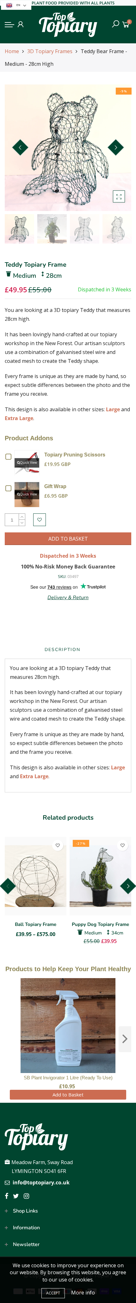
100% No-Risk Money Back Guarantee (68, 566)
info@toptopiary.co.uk (41, 1182)
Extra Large (19, 418)
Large (113, 409)
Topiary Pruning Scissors (74, 454)
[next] (125, 1039)
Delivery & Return (68, 597)
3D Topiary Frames (49, 51)
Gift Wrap (55, 486)
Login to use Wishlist (39, 519)
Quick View (28, 462)
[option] (68, 147)
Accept (53, 1293)
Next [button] (115, 147)
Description (62, 650)
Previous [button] (20, 147)
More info (83, 1292)
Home (12, 51)
